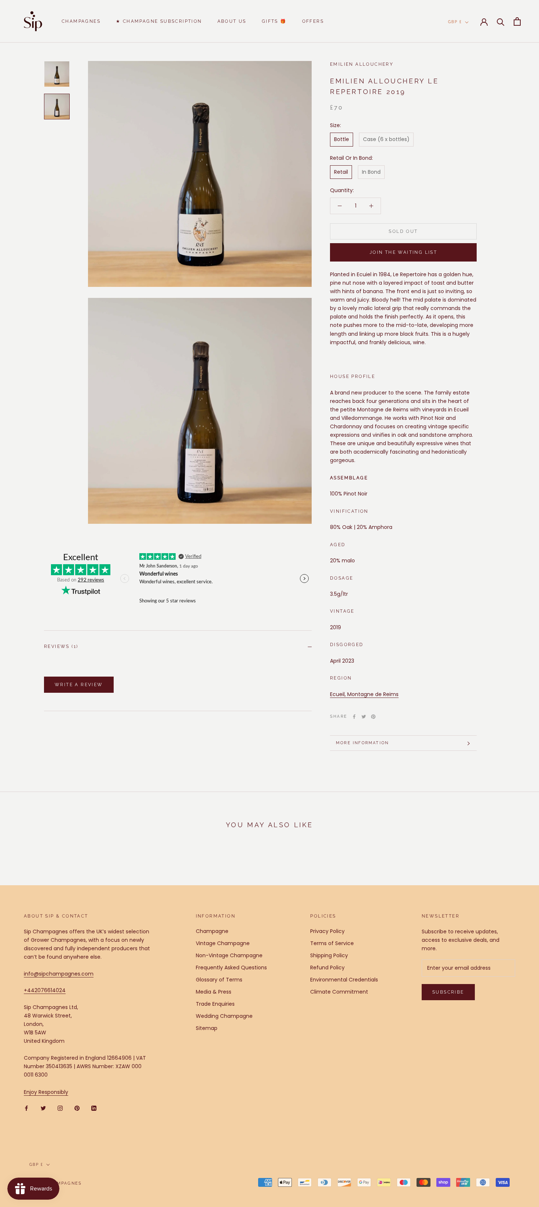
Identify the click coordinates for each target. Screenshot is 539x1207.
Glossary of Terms (219, 979)
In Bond (371, 172)
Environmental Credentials (344, 979)
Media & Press (213, 991)
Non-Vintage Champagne (229, 955)
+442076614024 (45, 990)
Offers (313, 21)
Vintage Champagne (223, 943)
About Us (231, 21)
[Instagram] (60, 1108)
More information (362, 743)
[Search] (501, 21)
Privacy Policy (327, 931)
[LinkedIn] (93, 1108)
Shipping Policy (329, 955)
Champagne (212, 931)
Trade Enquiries (215, 1004)
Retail (341, 172)
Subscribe (448, 992)
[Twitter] (364, 716)
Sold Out (403, 231)
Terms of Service (332, 943)
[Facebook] (354, 716)
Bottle (341, 139)
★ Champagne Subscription (159, 21)
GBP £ (455, 22)
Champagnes (81, 21)
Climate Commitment (339, 991)
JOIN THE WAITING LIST (403, 252)
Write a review (79, 684)
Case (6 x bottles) (386, 139)
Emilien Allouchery (361, 64)
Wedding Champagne (224, 1016)
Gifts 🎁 (274, 21)
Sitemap (206, 1028)
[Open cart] (517, 21)
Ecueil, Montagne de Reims (364, 694)
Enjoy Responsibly (46, 1092)
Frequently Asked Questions (231, 967)
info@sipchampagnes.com (59, 973)
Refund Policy (327, 967)
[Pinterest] (373, 716)
